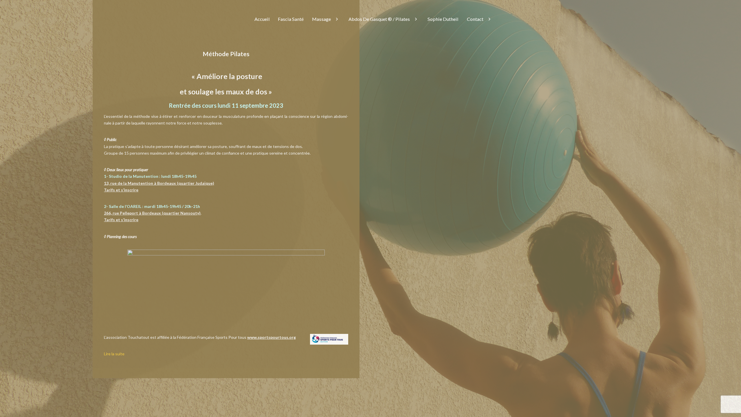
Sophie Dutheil (443, 19)
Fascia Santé (291, 19)
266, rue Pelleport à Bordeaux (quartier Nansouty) (152, 213)
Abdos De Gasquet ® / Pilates (379, 19)
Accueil (262, 19)
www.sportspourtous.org (271, 337)
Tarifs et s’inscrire (121, 189)
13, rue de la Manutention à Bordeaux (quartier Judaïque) (159, 183)
